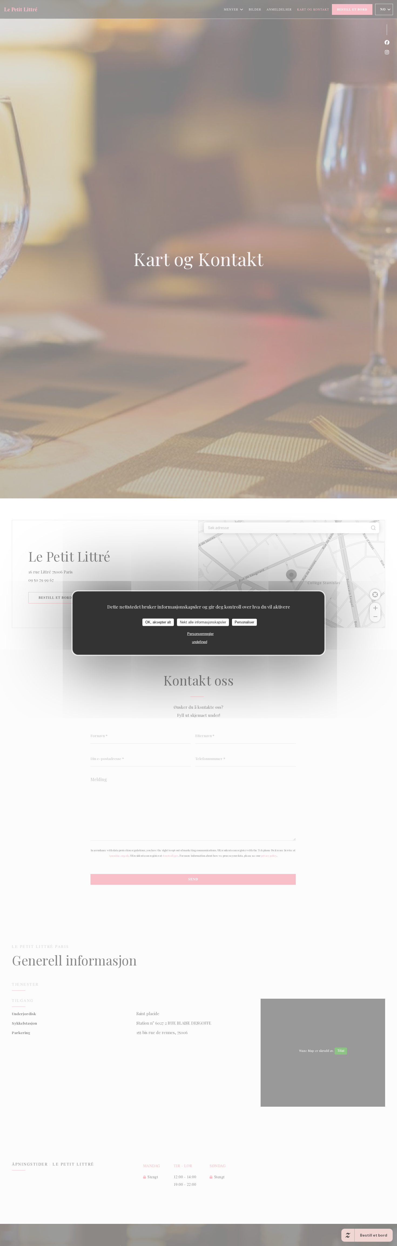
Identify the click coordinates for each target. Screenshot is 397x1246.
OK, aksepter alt (158, 622)
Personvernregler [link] (200, 634)
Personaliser (244, 622)
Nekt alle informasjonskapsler (203, 622)
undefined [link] (199, 642)
